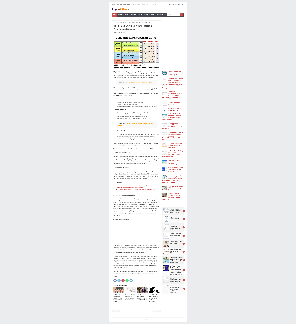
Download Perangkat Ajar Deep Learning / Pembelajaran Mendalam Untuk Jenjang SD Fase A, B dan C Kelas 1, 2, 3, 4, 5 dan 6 (172, 178)
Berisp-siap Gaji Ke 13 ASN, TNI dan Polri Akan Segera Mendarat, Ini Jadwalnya (175, 188)
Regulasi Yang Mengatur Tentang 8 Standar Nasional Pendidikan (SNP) (175, 73)
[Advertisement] (136, 232)
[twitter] (119, 280)
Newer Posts (116, 310)
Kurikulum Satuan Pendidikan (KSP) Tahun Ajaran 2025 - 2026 (176, 211)
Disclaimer (119, 4)
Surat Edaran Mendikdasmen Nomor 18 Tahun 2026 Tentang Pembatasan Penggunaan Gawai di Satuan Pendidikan (172, 95)
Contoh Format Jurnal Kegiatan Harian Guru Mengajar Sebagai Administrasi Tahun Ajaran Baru (175, 289)
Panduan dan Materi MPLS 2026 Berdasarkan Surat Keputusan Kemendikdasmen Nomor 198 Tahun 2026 (172, 136)
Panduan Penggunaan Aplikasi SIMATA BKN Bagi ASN (130, 187)
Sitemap (154, 4)
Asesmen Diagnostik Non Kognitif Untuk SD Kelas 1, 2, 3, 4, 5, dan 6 (176, 145)
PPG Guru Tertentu (123, 14)
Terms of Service (136, 4)
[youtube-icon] (179, 4)
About (143, 4)
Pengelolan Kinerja (149, 14)
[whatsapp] (127, 280)
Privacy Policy (127, 4)
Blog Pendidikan (150, 319)
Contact (148, 4)
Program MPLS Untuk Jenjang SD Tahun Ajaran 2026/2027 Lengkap (175, 162)
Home (113, 4)
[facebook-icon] (170, 4)
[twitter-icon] (173, 4)
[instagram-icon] (176, 4)
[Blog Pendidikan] (120, 9)
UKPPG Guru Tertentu (136, 14)
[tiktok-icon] (182, 4)
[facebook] (115, 280)
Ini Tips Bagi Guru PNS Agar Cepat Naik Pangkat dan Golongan (132, 185)
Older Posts (157, 310)
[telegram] (131, 280)
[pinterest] (123, 280)
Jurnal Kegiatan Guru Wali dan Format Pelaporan (175, 251)
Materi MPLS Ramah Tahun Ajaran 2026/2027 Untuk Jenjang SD (175, 169)
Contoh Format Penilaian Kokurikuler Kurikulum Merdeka (175, 279)
